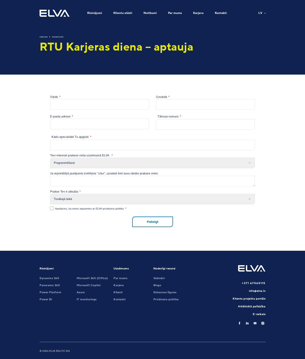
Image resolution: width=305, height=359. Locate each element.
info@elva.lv (257, 291)
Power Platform (50, 292)
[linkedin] (247, 323)
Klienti (118, 292)
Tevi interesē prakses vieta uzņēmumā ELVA (80, 155)
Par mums (120, 278)
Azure (81, 292)
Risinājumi (57, 37)
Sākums (44, 37)
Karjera (118, 285)
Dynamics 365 (49, 278)
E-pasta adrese (60, 116)
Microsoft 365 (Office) (92, 278)
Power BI (46, 299)
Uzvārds (161, 96)
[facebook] (239, 323)
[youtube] (255, 323)
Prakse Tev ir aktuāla (64, 191)
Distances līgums (165, 292)
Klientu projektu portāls (249, 298)
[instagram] (262, 323)
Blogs (157, 285)
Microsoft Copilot (89, 285)
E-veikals (259, 314)
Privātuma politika (166, 299)
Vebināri (159, 278)
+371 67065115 (253, 283)
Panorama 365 (50, 285)
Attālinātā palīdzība (251, 306)
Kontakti (119, 299)
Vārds (54, 96)
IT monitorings (87, 299)
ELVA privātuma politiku (110, 208)
